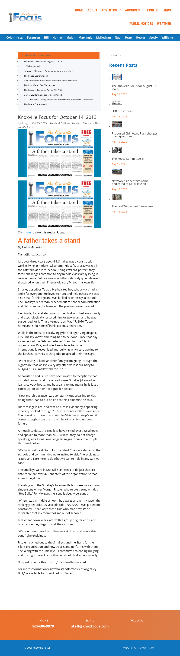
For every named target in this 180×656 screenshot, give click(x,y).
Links (166, 10)
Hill (46, 37)
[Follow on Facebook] (133, 626)
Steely (153, 37)
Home (79, 10)
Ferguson (33, 37)
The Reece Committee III (36, 75)
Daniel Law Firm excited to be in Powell (43, 94)
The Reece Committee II (35, 104)
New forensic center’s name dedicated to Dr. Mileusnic (50, 80)
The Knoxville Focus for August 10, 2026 (43, 90)
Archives (132, 10)
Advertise (109, 10)
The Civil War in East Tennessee (39, 85)
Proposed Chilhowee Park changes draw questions (48, 71)
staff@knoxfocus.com (90, 626)
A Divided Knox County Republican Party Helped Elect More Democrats (58, 99)
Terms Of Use (146, 647)
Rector (140, 37)
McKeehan (103, 37)
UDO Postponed (32, 66)
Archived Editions (60, 123)
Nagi (118, 37)
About (92, 10)
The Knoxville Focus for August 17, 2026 (43, 61)
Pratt (128, 37)
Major (70, 37)
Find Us (153, 10)
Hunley (58, 37)
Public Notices (141, 23)
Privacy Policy (129, 647)
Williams (168, 37)
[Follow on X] (140, 626)
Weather (164, 23)
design (25, 123)
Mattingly (85, 37)
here (28, 232)
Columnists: (14, 37)
